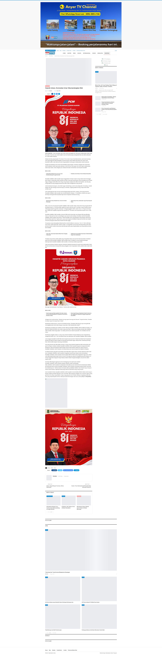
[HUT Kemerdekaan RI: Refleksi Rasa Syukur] (99, 589)
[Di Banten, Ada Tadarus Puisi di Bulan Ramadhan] (69, 500)
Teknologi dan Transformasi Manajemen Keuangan (57, 572)
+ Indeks (74, 50)
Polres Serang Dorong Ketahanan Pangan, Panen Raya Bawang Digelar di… (109, 109)
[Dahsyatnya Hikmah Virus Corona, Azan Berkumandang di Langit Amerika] (54, 500)
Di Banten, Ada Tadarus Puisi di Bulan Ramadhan (81, 173)
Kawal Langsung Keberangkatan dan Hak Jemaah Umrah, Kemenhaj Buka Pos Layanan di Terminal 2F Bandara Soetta (56, 314)
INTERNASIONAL (86, 53)
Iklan (61, 50)
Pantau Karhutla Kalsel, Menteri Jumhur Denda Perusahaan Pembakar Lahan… (108, 103)
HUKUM (94, 53)
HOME (64, 53)
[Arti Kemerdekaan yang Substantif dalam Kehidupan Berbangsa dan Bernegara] (62, 589)
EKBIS (74, 53)
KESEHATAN (100, 53)
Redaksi (64, 50)
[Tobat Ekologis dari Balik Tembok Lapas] (62, 616)
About (58, 50)
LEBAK (97, 71)
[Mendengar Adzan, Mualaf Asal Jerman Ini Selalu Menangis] (84, 500)
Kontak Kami (69, 50)
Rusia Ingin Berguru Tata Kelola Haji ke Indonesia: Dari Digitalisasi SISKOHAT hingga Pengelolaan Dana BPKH (81, 314)
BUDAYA (79, 53)
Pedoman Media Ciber (81, 50)
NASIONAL (107, 53)
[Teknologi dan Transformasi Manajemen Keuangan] (81, 550)
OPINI (46, 577)
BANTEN (69, 53)
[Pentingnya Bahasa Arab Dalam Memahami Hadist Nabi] (99, 616)
